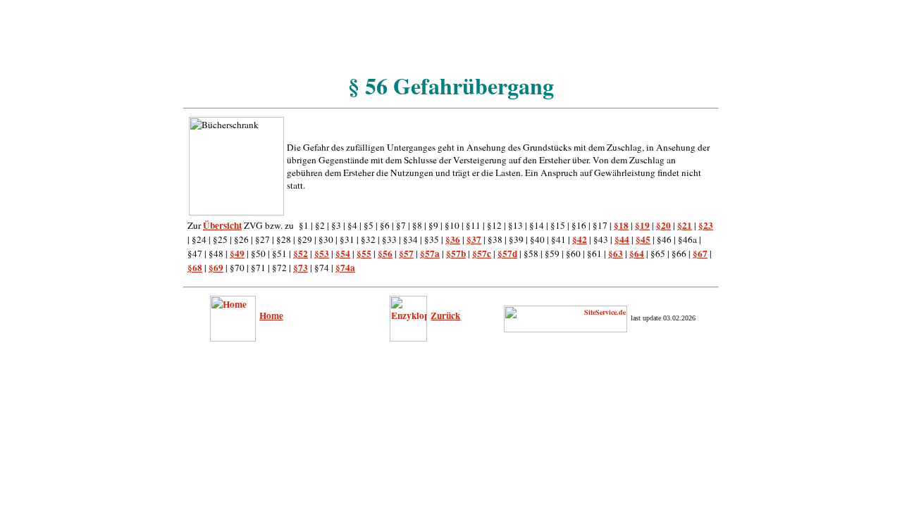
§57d (507, 253)
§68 (194, 268)
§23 (705, 225)
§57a (430, 253)
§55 (364, 253)
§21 (684, 225)
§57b (456, 253)
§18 (621, 225)
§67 (700, 253)
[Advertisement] (451, 37)
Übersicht (222, 225)
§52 (300, 253)
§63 (615, 253)
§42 (579, 239)
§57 (406, 253)
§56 (385, 253)
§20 (663, 225)
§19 (642, 225)
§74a (345, 268)
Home (271, 315)
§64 (636, 253)
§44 (621, 239)
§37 (474, 239)
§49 (237, 253)
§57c (481, 253)
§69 (216, 268)
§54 (342, 253)
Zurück (445, 315)
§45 (643, 239)
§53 (321, 253)
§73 (300, 268)
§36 (452, 239)
